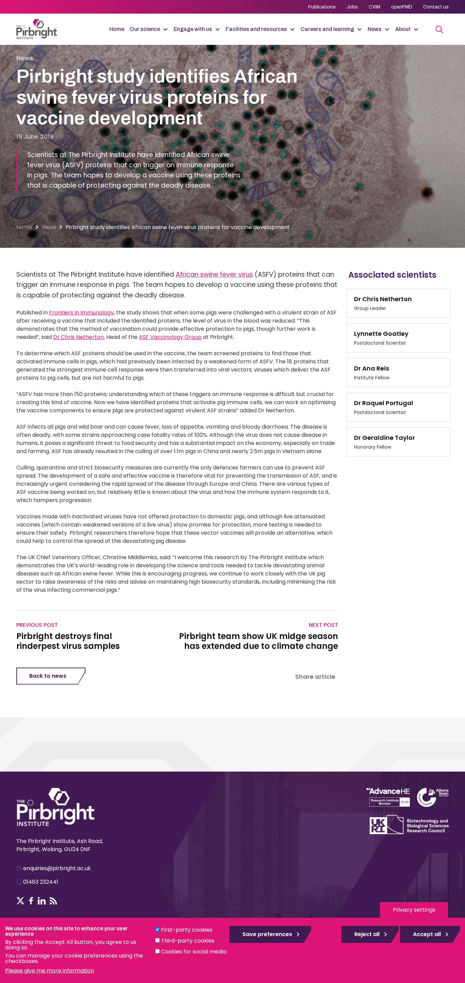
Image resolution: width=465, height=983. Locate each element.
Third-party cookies (187, 941)
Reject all (367, 934)
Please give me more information (49, 971)
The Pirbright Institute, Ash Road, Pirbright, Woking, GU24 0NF (59, 845)
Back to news (47, 676)
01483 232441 (40, 882)
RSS (53, 900)
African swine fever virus (214, 274)
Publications (322, 7)
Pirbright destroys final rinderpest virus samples (68, 641)
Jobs (352, 7)
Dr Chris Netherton (78, 337)
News (375, 29)
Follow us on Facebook (31, 900)
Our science (145, 29)
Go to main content (232, 207)
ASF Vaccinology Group (170, 337)
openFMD (401, 7)
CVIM (374, 7)
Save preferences (267, 934)
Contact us (436, 7)
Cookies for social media (193, 951)
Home (116, 29)
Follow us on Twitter (20, 900)
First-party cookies (186, 930)
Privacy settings (414, 910)
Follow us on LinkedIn (42, 900)
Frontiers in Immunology (81, 312)
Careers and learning (327, 29)
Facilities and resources (256, 29)
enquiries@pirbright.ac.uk (57, 868)
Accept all (427, 934)
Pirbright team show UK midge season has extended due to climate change (258, 641)
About (403, 29)
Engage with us (193, 29)
